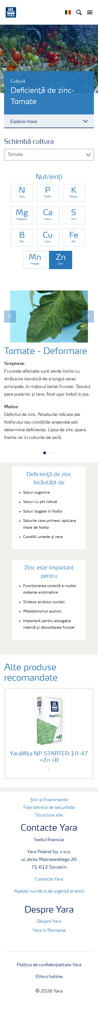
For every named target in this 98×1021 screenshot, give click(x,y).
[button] (10, 316)
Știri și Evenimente (49, 800)
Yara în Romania (49, 930)
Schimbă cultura (29, 142)
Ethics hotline (49, 977)
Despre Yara (49, 921)
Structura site (49, 815)
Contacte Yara (49, 879)
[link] (21, 193)
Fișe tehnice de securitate (49, 808)
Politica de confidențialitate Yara (49, 965)
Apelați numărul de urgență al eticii (49, 891)
